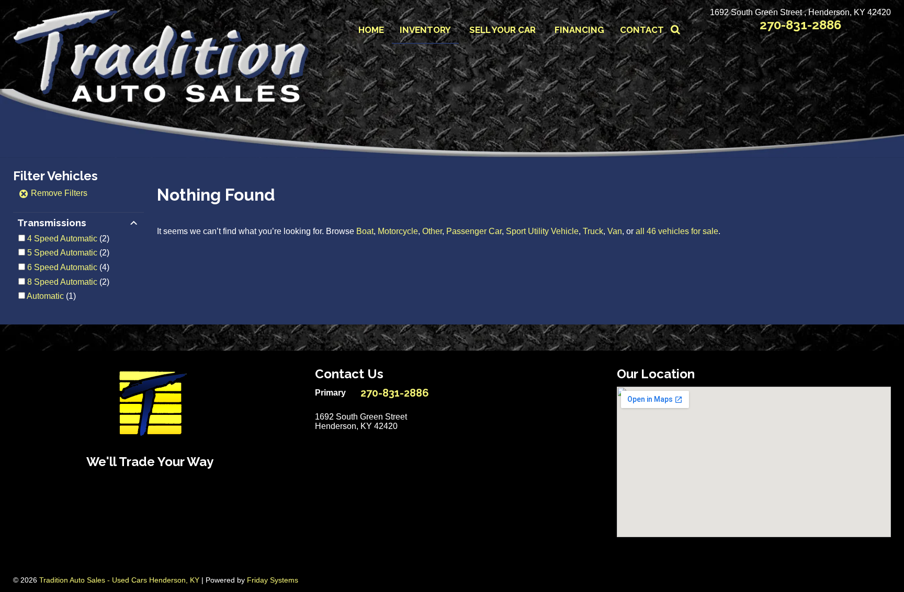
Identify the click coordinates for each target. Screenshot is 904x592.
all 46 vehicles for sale (677, 231)
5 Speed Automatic (62, 252)
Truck (593, 231)
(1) (51, 296)
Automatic (45, 296)
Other (432, 231)
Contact (642, 30)
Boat (365, 231)
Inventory (425, 30)
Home (371, 30)
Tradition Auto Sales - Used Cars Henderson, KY (119, 580)
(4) (68, 267)
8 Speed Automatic (62, 281)
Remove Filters (58, 193)
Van (614, 231)
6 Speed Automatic (62, 267)
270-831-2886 (800, 24)
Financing (579, 30)
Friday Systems (272, 580)
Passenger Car (474, 231)
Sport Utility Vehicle (542, 231)
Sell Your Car (502, 30)
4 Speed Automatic (62, 238)
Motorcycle (398, 231)
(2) (68, 238)
